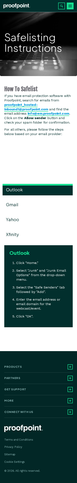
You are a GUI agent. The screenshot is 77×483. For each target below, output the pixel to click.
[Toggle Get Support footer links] (70, 389)
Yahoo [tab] (12, 219)
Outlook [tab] (14, 189)
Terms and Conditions (18, 439)
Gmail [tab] (12, 204)
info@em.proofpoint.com (48, 113)
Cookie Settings (14, 461)
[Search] (61, 6)
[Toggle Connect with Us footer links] (70, 412)
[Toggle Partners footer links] (70, 378)
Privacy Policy (13, 446)
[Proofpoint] (16, 6)
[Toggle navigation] (70, 6)
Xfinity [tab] (12, 234)
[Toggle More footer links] (70, 400)
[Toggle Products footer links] (70, 366)
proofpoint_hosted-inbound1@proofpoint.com (26, 107)
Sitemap (9, 454)
